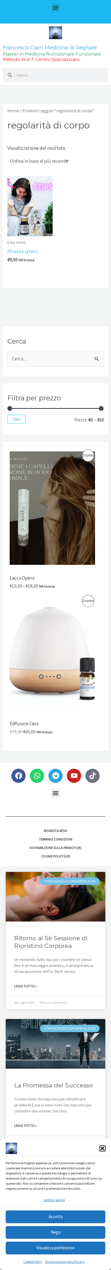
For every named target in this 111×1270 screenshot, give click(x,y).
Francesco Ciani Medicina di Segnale (50, 48)
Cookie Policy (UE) (55, 856)
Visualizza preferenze (55, 1247)
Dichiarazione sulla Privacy (65, 1262)
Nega (55, 1232)
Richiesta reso (55, 831)
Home (13, 110)
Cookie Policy (32, 1262)
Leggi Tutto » (25, 986)
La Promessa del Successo (53, 1085)
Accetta (56, 1216)
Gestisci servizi (54, 1200)
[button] (102, 1148)
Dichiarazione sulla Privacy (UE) (56, 848)
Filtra (16, 419)
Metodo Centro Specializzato (41, 59)
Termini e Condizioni (55, 839)
